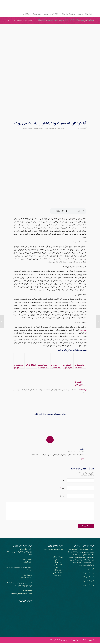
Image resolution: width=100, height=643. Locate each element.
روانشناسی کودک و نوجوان (60, 389)
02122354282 (27, 591)
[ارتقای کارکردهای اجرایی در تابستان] (77, 423)
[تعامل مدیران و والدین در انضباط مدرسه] (55, 423)
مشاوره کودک (24, 389)
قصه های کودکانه (88, 577)
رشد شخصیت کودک (51, 128)
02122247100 (28, 575)
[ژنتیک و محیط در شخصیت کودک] (50, 74)
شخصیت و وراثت (44, 389)
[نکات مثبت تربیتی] (22, 423)
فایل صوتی (33, 389)
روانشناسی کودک (88, 573)
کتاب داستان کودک (88, 581)
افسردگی (83, 330)
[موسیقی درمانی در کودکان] (33, 423)
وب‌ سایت (61, 496)
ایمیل (62, 488)
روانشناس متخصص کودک (31, 128)
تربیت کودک (74, 389)
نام (62, 480)
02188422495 (27, 559)
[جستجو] (38, 20)
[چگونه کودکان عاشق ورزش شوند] (44, 423)
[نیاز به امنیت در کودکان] (88, 423)
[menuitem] (85, 14)
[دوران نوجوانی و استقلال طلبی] (98, 321)
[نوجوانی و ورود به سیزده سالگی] (66, 423)
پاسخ (82, 459)
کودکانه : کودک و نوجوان (79, 640)
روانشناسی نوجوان (88, 585)
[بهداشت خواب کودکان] (11, 423)
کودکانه (74, 549)
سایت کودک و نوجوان (86, 549)
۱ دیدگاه (63, 128)
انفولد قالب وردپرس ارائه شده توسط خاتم (61, 640)
